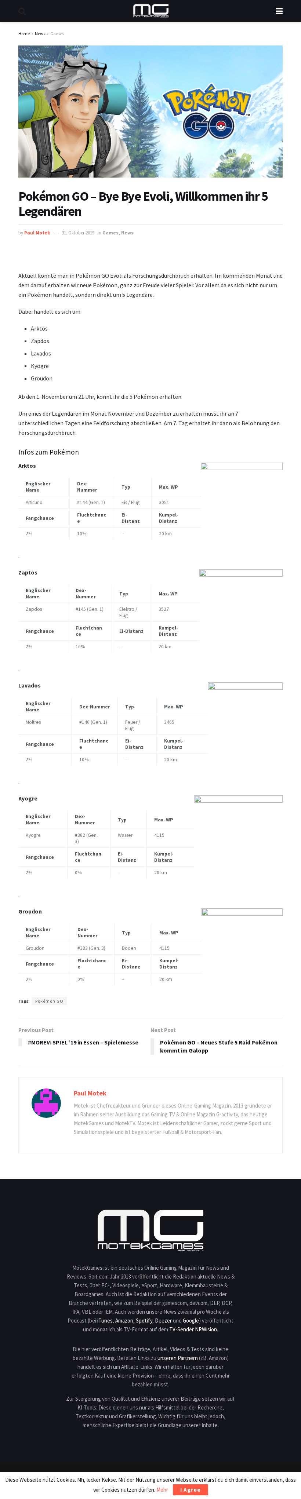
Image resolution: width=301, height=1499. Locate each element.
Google (191, 1320)
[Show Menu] (279, 11)
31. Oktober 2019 (78, 233)
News (40, 33)
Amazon (124, 1320)
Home (24, 33)
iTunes (105, 1320)
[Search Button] (22, 11)
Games (57, 33)
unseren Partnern (177, 1357)
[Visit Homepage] (151, 11)
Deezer (163, 1320)
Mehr (162, 1489)
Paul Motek (37, 233)
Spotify (144, 1320)
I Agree (190, 1489)
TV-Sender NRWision (193, 1329)
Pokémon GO (49, 1001)
